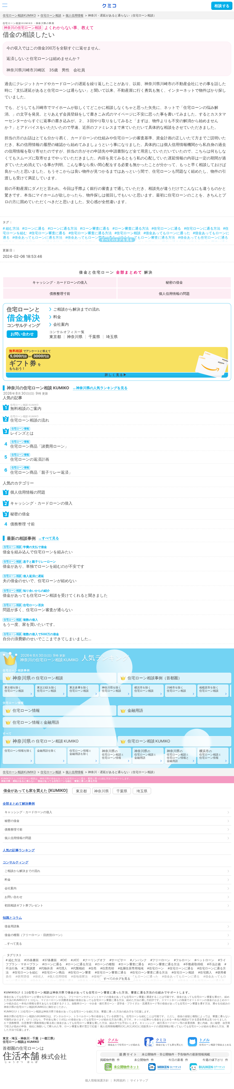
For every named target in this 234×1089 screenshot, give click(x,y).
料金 (57, 317)
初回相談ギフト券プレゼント (24, 905)
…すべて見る (13, 943)
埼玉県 (112, 337)
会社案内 (61, 324)
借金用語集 (12, 926)
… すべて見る (49, 538)
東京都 (55, 337)
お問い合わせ (22, 334)
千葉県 (94, 337)
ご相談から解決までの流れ (76, 309)
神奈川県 (74, 337)
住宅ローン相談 (50, 15)
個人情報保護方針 (97, 1080)
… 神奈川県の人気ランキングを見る (100, 388)
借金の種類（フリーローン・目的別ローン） (34, 935)
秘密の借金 (174, 282)
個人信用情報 (74, 15)
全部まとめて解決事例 (19, 803)
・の (59, 282)
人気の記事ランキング (19, 850)
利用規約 (119, 1080)
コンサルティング (15, 862)
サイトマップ (139, 1080)
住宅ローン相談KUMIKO (19, 15)
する (221, 5)
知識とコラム (12, 918)
